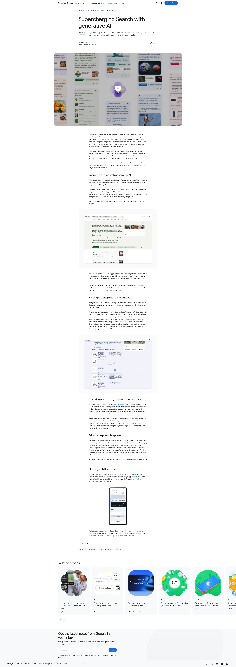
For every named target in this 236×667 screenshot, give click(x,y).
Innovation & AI (79, 3)
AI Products (119, 549)
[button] (171, 3)
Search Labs (126, 165)
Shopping (92, 549)
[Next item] (65, 620)
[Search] (156, 3)
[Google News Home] (65, 3)
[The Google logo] (10, 664)
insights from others (119, 404)
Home (80, 10)
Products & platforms (95, 3)
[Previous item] (60, 620)
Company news (112, 3)
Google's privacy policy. (94, 655)
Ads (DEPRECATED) (105, 549)
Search (111, 10)
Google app (125, 533)
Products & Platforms (91, 10)
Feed (123, 3)
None (113, 650)
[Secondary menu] (161, 3)
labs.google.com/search (118, 536)
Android (135, 477)
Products (103, 10)
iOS (142, 477)
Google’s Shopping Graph (128, 319)
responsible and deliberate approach (126, 443)
